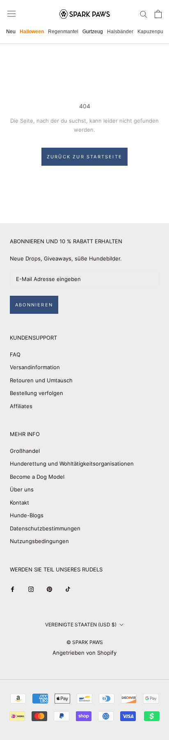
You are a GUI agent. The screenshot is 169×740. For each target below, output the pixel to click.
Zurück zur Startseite (84, 157)
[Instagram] (31, 589)
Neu (11, 31)
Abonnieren (34, 305)
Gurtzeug (92, 31)
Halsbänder (120, 31)
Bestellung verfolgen (36, 393)
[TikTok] (68, 589)
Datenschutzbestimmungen (45, 528)
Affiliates (21, 406)
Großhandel (25, 451)
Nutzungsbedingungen (39, 541)
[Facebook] (12, 589)
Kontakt (19, 502)
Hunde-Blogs (26, 515)
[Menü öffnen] (11, 14)
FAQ (15, 354)
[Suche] (143, 13)
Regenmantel (63, 31)
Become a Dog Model (37, 476)
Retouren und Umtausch (41, 380)
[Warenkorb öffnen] (158, 14)
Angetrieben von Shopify (84, 652)
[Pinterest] (49, 589)
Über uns (22, 489)
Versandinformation (35, 367)
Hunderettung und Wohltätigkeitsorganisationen (72, 463)
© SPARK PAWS (84, 642)
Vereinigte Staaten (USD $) (80, 624)
